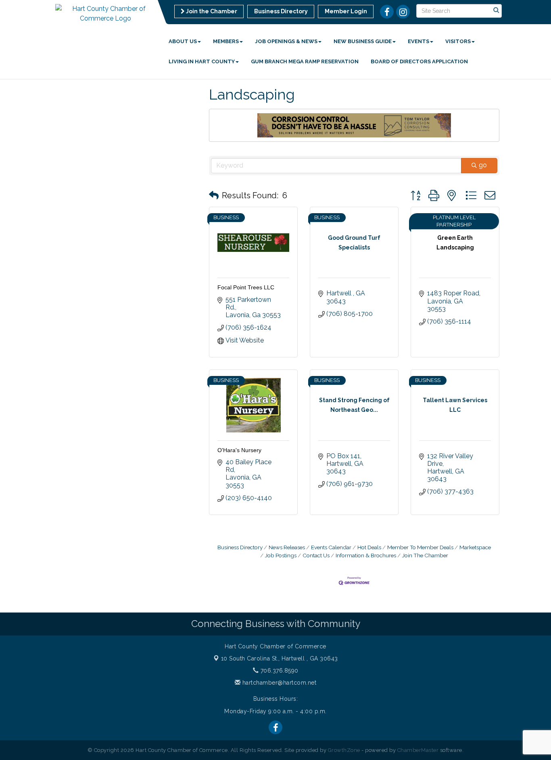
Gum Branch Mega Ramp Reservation (305, 61)
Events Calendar (331, 547)
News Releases (287, 547)
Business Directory (240, 547)
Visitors (458, 41)
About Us (183, 41)
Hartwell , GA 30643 (279, 658)
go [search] (483, 165)
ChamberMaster (418, 750)
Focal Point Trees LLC (245, 287)
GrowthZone (344, 750)
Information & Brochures (366, 555)
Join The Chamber (425, 555)
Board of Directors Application (419, 61)
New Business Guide (363, 41)
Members (226, 41)
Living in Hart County (202, 61)
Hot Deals (369, 547)
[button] (214, 195)
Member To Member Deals (420, 547)
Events (418, 41)
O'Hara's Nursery (239, 450)
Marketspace (475, 547)
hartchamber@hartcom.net (278, 682)
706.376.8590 (278, 670)
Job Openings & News (286, 41)
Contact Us (316, 555)
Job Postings (280, 555)
